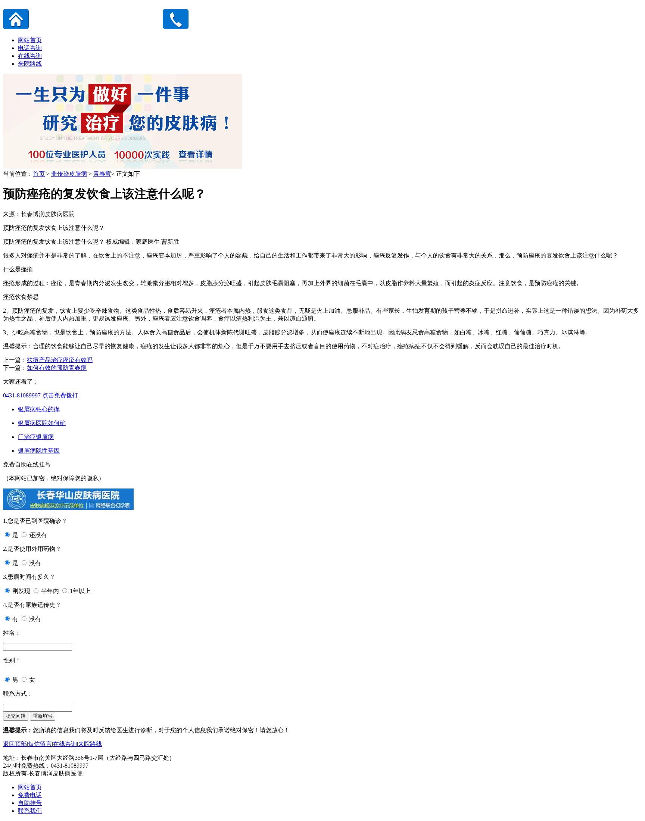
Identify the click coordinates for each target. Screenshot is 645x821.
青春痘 (102, 174)
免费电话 (30, 795)
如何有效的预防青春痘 (57, 368)
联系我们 (30, 811)
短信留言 (40, 744)
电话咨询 (30, 48)
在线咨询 (30, 56)
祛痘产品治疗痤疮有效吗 (60, 360)
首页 (39, 174)
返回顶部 (15, 744)
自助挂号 (30, 803)
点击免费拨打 (40, 395)
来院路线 (30, 63)
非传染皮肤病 (69, 174)
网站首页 (30, 40)
